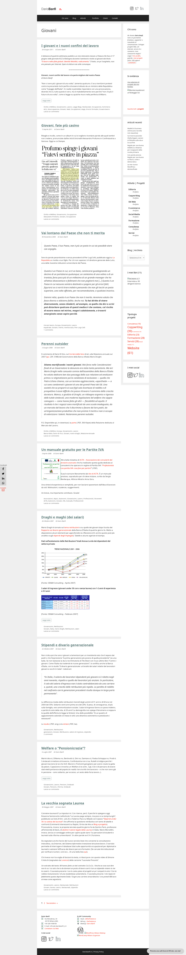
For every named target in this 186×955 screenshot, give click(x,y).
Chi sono (65, 18)
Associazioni (48, 499)
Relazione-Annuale (88, 433)
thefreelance (91, 921)
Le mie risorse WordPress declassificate (132, 167)
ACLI (45, 109)
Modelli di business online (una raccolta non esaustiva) (134, 130)
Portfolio (95, 18)
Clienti (105, 18)
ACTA (45, 501)
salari (77, 629)
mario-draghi (75, 433)
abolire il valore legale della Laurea (77, 830)
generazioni (48, 732)
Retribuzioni (58, 626)
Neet (68, 109)
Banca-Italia (48, 433)
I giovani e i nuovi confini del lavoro (70, 45)
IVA (64, 501)
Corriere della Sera (76, 354)
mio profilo (136, 56)
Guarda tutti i (135, 109)
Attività (83, 18)
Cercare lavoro (49, 325)
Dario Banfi (91, 924)
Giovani (63, 109)
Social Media (134, 214)
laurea (52, 887)
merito (60, 327)
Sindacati (70, 785)
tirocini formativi (92, 109)
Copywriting (134, 195)
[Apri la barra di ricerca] (123, 18)
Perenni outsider (54, 344)
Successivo (52, 903)
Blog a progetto (100, 824)
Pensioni (63, 785)
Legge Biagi (77, 107)
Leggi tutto (46, 101)
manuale (69, 501)
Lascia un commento (51, 111)
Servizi (131, 233)
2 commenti (48, 734)
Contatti (115, 18)
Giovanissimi (61, 107)
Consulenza (134, 226)
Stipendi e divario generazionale (67, 645)
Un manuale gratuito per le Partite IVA (72, 449)
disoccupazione (53, 109)
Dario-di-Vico (58, 433)
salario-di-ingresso (76, 732)
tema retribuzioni (71, 527)
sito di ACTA (93, 473)
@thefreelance (90, 919)
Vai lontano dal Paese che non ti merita (73, 233)
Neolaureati (86, 107)
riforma (60, 787)
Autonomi (62, 499)
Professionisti (88, 499)
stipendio (87, 732)
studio (46, 724)
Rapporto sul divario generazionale (56, 530)
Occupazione (96, 107)
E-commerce (134, 208)
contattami (132, 63)
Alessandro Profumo (51, 217)
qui (48, 356)
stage (83, 109)
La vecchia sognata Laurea (62, 803)
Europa (57, 325)
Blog (74, 18)
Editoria (132, 189)
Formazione (134, 220)
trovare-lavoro (104, 109)
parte (73, 422)
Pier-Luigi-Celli (79, 327)
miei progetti (138, 58)
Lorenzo (64, 860)
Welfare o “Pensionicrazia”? (63, 748)
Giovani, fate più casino (60, 125)
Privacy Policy (98, 952)
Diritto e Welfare (50, 107)
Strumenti (98, 499)
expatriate (47, 327)
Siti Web (132, 202)
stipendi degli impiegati (63, 535)
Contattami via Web (51, 928)
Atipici (56, 499)
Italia (52, 629)
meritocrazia (69, 327)
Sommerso (106, 107)
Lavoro (69, 107)
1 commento (48, 330)
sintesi (66, 724)
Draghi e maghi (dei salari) (62, 517)
